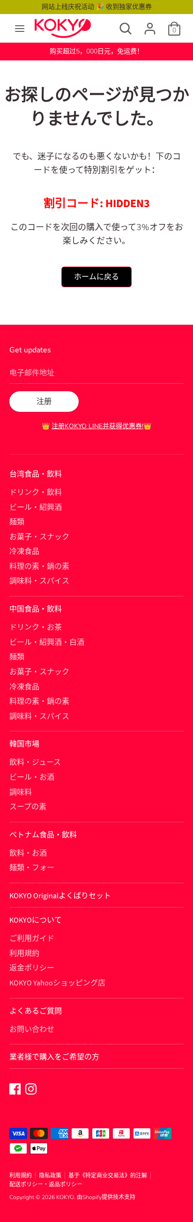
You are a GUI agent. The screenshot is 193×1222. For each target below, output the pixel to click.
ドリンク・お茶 (35, 627)
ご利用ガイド (31, 938)
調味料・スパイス (39, 581)
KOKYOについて (35, 920)
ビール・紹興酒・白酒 (46, 642)
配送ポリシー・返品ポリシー (45, 1184)
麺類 (16, 522)
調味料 (20, 792)
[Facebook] (15, 1088)
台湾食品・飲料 (35, 474)
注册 (44, 401)
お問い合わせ (31, 1029)
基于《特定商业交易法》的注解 (107, 1175)
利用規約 (24, 953)
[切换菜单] (19, 28)
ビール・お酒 (31, 777)
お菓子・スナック (39, 537)
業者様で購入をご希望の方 (54, 1057)
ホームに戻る (96, 277)
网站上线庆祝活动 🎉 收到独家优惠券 (97, 6)
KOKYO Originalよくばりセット (60, 896)
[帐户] (150, 25)
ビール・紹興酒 (35, 507)
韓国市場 (24, 744)
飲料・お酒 (28, 853)
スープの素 (27, 807)
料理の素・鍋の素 (39, 566)
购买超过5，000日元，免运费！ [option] (96, 51)
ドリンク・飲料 (35, 492)
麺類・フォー (31, 868)
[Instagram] (31, 1088)
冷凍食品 (24, 551)
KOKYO (65, 1197)
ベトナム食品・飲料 (43, 835)
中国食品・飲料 (35, 609)
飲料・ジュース (35, 762)
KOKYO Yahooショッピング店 (57, 983)
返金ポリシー (31, 968)
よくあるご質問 (35, 1011)
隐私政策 (50, 1175)
